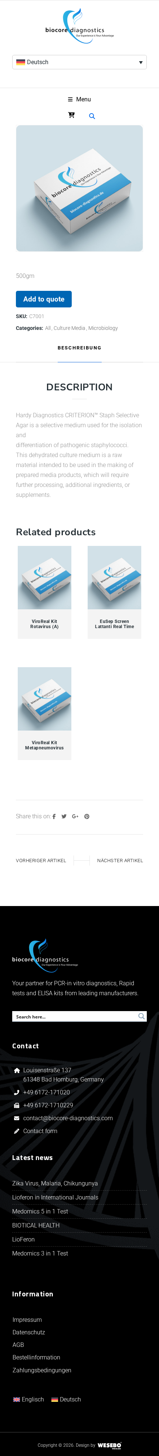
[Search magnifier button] (141, 1016)
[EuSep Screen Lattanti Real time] (115, 578)
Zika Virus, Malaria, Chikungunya (55, 1183)
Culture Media (69, 328)
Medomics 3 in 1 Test (40, 1253)
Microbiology (103, 328)
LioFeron (23, 1239)
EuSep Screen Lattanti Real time (114, 624)
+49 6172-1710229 (48, 1105)
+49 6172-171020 (46, 1092)
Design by (85, 1445)
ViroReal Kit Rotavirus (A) (44, 624)
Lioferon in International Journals (55, 1197)
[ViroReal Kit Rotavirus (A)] (45, 578)
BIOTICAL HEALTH (36, 1225)
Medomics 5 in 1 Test (40, 1211)
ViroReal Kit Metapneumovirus (44, 745)
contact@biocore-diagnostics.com (68, 1118)
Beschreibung (80, 348)
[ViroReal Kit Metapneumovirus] (45, 699)
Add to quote (43, 299)
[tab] (79, 348)
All (48, 328)
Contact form (40, 1131)
